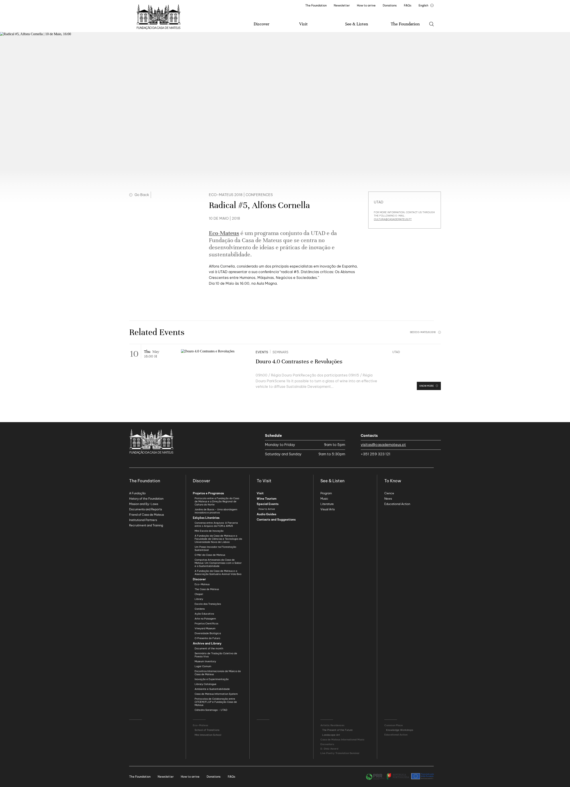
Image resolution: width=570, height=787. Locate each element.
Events (262, 352)
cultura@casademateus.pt (393, 219)
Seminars (280, 352)
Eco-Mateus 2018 (225, 194)
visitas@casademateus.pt (383, 444)
